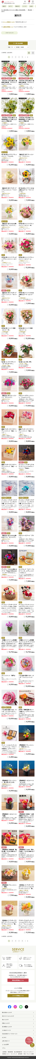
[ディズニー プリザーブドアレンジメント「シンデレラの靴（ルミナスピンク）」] (9, 488)
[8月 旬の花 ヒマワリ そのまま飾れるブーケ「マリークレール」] (27, 176)
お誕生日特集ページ (8, 27)
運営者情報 (10, 1051)
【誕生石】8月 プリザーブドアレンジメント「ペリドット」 (9, 189)
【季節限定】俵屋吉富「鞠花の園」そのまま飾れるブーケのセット (9, 851)
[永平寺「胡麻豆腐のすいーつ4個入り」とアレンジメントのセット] (27, 698)
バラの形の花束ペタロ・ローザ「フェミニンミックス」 (26, 677)
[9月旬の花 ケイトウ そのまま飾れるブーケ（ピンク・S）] (27, 281)
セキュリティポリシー (29, 1051)
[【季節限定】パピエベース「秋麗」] (9, 802)
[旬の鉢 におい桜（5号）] (27, 350)
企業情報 (4, 1051)
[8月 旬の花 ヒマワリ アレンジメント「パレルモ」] (9, 143)
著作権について (5, 1053)
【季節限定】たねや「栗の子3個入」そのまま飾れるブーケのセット (26, 851)
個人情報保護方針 (18, 1051)
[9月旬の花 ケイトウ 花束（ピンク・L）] (27, 316)
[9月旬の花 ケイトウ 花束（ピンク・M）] (9, 316)
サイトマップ (14, 1053)
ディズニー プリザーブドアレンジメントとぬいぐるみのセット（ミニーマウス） (9, 606)
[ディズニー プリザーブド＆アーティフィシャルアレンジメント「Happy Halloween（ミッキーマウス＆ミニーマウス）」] (27, 453)
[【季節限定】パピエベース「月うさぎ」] (27, 769)
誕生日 (4, 6)
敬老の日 (17, 6)
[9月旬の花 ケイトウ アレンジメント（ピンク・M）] (27, 212)
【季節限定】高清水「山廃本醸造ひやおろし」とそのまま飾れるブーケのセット (26, 815)
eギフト (10, 6)
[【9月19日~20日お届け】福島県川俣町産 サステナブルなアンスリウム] (27, 69)
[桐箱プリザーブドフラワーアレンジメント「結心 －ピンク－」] (27, 417)
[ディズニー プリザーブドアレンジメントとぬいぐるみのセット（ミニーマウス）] (9, 593)
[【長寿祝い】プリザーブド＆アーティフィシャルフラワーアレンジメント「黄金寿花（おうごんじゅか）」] (27, 873)
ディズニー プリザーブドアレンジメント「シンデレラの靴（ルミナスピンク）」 (9, 501)
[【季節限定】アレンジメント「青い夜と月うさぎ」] (9, 769)
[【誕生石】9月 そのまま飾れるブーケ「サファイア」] (9, 524)
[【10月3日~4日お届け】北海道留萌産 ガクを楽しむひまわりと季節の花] (27, 106)
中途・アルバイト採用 (29, 1053)
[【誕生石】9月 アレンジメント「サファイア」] (9, 384)
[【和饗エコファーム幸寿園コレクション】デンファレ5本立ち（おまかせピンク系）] (9, 628)
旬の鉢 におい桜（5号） (25, 362)
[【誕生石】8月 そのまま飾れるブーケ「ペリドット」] (9, 212)
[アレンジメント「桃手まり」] (9, 664)
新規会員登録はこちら (18, 980)
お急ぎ (31, 6)
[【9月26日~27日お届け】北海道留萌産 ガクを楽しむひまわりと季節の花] (9, 106)
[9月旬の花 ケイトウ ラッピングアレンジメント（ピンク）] (9, 245)
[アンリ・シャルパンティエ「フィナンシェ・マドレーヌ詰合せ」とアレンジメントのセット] (9, 733)
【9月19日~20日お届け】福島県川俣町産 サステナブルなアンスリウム (26, 82)
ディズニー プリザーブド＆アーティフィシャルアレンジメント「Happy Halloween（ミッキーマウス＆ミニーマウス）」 (26, 468)
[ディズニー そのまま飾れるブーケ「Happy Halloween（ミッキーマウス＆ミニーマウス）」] (9, 557)
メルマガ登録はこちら (18, 995)
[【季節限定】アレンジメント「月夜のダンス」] (27, 733)
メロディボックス (9, 32)
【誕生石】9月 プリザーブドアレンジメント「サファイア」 (9, 294)
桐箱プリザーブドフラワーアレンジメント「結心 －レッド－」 (9, 430)
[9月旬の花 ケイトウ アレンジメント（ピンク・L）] (27, 245)
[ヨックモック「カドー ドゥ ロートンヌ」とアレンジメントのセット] (27, 557)
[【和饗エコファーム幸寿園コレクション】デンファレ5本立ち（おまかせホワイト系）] (27, 628)
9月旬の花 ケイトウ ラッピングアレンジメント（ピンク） (9, 259)
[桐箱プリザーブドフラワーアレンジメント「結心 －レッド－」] (9, 417)
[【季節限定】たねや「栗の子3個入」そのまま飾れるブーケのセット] (27, 838)
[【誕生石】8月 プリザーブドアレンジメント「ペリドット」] (9, 176)
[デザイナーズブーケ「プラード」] (27, 524)
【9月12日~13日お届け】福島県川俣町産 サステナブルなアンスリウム (9, 82)
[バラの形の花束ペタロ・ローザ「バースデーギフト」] (9, 698)
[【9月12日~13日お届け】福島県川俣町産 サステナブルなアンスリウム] (9, 69)
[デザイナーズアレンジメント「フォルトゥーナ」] (27, 384)
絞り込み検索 (19, 43)
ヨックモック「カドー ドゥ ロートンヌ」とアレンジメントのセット (26, 570)
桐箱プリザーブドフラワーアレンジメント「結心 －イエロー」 (9, 466)
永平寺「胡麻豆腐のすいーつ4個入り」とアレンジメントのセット (26, 711)
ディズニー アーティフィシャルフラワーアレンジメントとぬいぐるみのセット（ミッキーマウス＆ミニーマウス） (26, 608)
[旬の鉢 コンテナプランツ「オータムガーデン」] (9, 350)
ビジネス (25, 6)
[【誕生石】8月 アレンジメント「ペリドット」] (27, 143)
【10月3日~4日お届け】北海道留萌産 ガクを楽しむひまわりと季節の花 (26, 119)
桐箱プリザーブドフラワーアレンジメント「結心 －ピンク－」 (26, 430)
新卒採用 (20, 1053)
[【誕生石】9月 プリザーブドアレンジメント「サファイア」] (9, 281)
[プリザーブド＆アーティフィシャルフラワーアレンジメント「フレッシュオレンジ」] (27, 909)
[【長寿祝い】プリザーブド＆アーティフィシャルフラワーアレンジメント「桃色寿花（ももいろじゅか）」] (9, 909)
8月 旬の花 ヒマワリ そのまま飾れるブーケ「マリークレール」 (26, 189)
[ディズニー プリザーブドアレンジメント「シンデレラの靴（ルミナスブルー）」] (27, 488)
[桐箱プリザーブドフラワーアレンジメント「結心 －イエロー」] (9, 453)
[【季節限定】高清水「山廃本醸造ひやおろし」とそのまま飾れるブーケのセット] (27, 802)
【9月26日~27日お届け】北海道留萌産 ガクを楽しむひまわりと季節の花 (9, 119)
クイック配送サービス (9, 22)
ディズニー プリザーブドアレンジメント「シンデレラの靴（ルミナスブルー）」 (26, 501)
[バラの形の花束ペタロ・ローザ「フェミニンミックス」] (27, 664)
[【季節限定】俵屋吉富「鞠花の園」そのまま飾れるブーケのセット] (9, 838)
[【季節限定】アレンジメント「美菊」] (9, 873)
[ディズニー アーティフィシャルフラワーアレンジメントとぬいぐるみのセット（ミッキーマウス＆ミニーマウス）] (27, 593)
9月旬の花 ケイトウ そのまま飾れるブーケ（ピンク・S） (26, 294)
